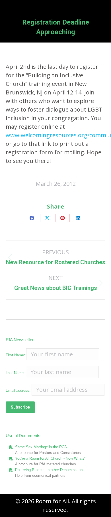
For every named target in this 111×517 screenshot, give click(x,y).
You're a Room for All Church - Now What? (50, 458)
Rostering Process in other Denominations (50, 470)
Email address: (19, 390)
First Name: (15, 355)
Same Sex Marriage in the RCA (41, 447)
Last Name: (15, 373)
